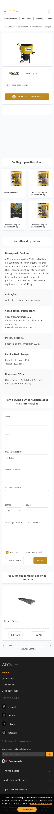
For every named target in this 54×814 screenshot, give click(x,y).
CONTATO (15, 635)
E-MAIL (7, 434)
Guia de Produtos (10, 18)
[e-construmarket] (12, 760)
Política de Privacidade (41, 803)
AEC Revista (26, 18)
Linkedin (11, 724)
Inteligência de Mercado (15, 780)
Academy (39, 18)
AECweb (8, 26)
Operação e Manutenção (15, 789)
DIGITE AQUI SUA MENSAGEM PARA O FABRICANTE (24, 522)
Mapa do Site (8, 684)
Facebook (11, 707)
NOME (7, 416)
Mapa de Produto (10, 690)
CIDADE (29, 505)
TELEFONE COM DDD (13, 487)
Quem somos (8, 678)
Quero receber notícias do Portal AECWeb (26, 552)
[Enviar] (49, 754)
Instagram (12, 733)
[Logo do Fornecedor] (14, 73)
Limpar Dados (14, 560)
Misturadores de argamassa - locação (33, 26)
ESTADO (8, 505)
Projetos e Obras (11, 770)
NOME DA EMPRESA (12, 469)
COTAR (38, 635)
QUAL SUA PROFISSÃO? (13, 452)
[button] (4, 645)
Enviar (40, 560)
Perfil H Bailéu (11, 621)
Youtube (11, 715)
